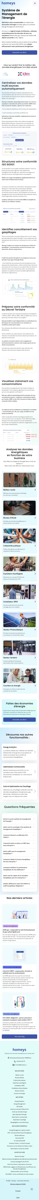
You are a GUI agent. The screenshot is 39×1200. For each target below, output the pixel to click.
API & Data (20, 1106)
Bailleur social (20, 1075)
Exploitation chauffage (19, 1120)
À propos (17, 1191)
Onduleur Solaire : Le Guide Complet (19, 1143)
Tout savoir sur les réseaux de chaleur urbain (19, 1146)
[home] (8, 3)
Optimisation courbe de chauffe (20, 1148)
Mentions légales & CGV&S (18, 1184)
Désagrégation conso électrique (20, 1122)
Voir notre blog (19, 1036)
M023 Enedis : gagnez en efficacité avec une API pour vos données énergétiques (19, 1168)
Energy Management (19, 1104)
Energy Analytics (19, 1101)
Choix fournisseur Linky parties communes (19, 1164)
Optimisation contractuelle (19, 1117)
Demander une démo (19, 52)
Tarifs (18, 1197)
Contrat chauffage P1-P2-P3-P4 (19, 1161)
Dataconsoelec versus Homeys (19, 1171)
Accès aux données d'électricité (19, 1109)
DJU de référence (19, 1135)
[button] (35, 3)
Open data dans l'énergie (20, 1114)
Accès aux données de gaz (19, 1112)
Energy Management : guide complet (19, 1130)
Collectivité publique (19, 1080)
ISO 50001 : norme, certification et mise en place (19, 1174)
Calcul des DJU (19, 1138)
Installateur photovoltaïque (19, 1088)
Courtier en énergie (19, 1093)
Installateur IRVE (19, 1085)
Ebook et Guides (19, 1156)
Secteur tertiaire (19, 1091)
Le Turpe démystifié (19, 1141)
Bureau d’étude (19, 1077)
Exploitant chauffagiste (19, 1083)
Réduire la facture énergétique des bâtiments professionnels (19, 1159)
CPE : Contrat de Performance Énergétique (20, 1133)
